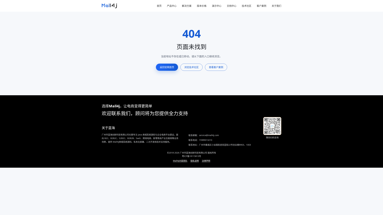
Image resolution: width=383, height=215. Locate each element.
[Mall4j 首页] (109, 6)
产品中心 (172, 5)
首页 (159, 5)
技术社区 (246, 5)
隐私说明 (194, 160)
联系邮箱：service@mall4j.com (204, 135)
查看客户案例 (216, 67)
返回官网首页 (167, 67)
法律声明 (206, 160)
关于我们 (276, 5)
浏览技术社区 (191, 67)
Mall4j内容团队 (180, 160)
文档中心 (231, 5)
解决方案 (187, 5)
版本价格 (201, 5)
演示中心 (216, 5)
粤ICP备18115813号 (191, 156)
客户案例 (261, 5)
